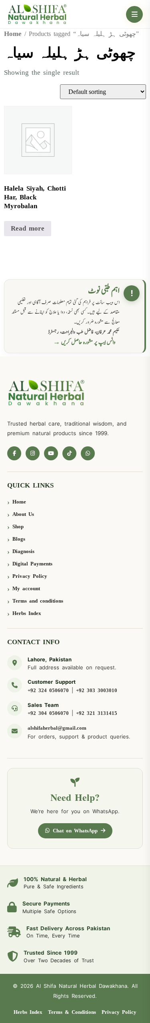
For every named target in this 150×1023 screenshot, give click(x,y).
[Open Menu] (134, 14)
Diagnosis (23, 551)
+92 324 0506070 (48, 690)
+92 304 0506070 (48, 713)
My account (26, 588)
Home (13, 34)
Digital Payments (32, 564)
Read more (27, 228)
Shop (18, 526)
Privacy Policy (29, 576)
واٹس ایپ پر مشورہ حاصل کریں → (84, 342)
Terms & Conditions (72, 1012)
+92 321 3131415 (96, 713)
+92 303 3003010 (96, 690)
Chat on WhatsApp (75, 831)
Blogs (18, 539)
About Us (23, 514)
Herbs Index (26, 613)
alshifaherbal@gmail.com (57, 728)
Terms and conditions (37, 601)
